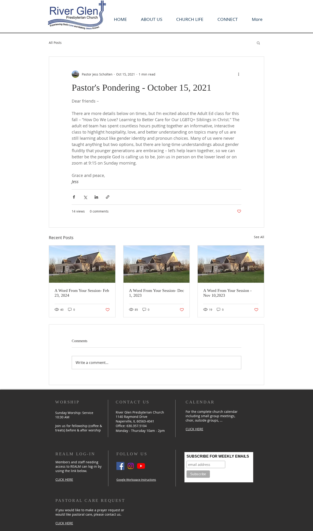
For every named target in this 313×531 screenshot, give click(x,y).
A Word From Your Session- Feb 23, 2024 (82, 293)
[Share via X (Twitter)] (85, 197)
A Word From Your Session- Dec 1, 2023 (156, 293)
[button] (151, 19)
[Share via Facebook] (74, 197)
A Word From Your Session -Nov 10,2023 (227, 293)
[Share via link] (107, 197)
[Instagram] (131, 466)
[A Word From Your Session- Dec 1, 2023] (157, 264)
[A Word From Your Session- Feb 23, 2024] (82, 264)
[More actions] (238, 74)
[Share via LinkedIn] (96, 197)
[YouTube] (141, 466)
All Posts (55, 42)
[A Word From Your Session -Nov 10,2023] (231, 264)
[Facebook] (120, 466)
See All (259, 237)
